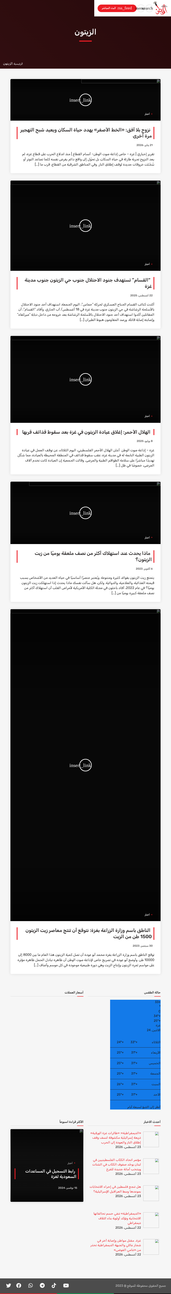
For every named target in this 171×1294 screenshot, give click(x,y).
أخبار (147, 114)
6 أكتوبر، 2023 (144, 568)
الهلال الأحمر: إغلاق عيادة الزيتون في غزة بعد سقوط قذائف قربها (86, 432)
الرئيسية (18, 63)
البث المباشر (117, 8)
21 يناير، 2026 (145, 145)
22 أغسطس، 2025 (141, 295)
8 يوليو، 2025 (145, 441)
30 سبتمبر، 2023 (143, 946)
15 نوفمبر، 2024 (67, 1188)
